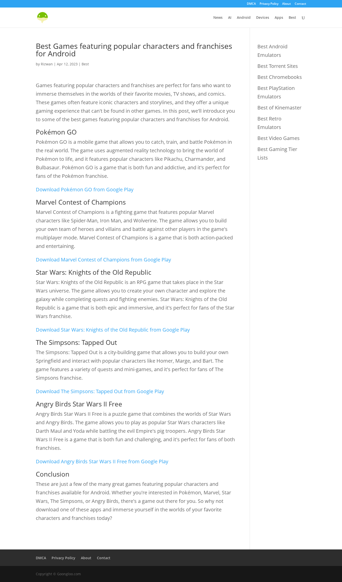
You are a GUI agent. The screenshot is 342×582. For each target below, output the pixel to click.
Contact (300, 4)
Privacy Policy (269, 4)
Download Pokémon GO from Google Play (84, 189)
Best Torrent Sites (277, 66)
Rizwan (47, 64)
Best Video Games (278, 138)
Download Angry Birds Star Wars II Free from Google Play (102, 461)
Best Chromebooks (279, 77)
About (286, 4)
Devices (262, 18)
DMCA (251, 4)
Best (292, 18)
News (218, 18)
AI (229, 18)
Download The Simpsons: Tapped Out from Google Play (100, 391)
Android (244, 18)
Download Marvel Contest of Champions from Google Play (103, 259)
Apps (279, 18)
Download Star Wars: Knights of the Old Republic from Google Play (113, 329)
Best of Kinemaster (279, 107)
